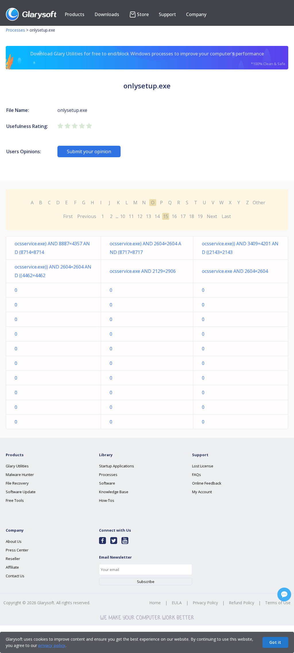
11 (131, 216)
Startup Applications (116, 466)
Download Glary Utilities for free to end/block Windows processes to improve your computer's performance (157, 58)
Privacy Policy (205, 602)
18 (191, 216)
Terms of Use (278, 602)
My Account (202, 491)
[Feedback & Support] (284, 594)
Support (167, 14)
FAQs (196, 474)
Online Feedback (206, 483)
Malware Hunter (20, 474)
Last (226, 216)
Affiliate (12, 567)
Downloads (106, 14)
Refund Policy (241, 602)
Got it (275, 642)
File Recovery (17, 483)
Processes (15, 30)
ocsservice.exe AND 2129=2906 (143, 271)
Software (107, 483)
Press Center (17, 550)
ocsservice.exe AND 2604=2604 (235, 271)
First (68, 216)
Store (143, 14)
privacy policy (51, 645)
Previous (86, 216)
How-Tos (106, 500)
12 (139, 216)
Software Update (21, 491)
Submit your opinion (89, 151)
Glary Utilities (17, 466)
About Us (14, 541)
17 (182, 216)
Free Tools (15, 500)
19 (200, 216)
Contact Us (15, 575)
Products (74, 14)
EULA (177, 602)
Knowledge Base (113, 491)
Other (259, 202)
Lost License (202, 466)
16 (174, 216)
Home (155, 602)
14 (157, 216)
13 (148, 216)
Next (212, 216)
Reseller (13, 558)
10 (122, 216)
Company (196, 14)
